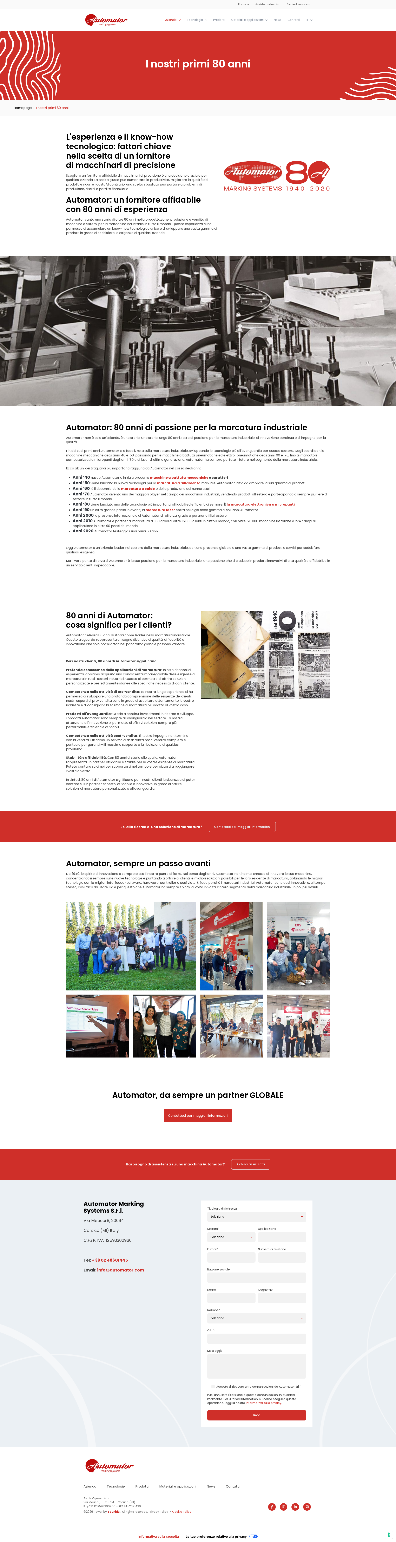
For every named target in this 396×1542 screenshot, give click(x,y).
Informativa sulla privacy (263, 1403)
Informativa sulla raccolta (158, 1536)
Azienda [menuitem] (90, 1486)
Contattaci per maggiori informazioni (198, 1115)
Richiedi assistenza (299, 4)
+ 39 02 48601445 (110, 1260)
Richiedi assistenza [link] (251, 1164)
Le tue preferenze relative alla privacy (216, 1536)
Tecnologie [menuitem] (116, 1486)
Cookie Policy (181, 1512)
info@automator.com (120, 1270)
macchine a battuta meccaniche (179, 477)
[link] (107, 19)
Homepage (23, 107)
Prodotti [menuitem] (141, 1486)
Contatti (294, 20)
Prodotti (219, 20)
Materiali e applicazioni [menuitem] (177, 1486)
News (277, 20)
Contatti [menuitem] (232, 1486)
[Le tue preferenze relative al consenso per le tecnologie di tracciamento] (389, 1535)
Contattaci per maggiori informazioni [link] (242, 827)
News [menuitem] (211, 1486)
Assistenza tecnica (268, 4)
